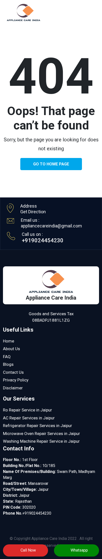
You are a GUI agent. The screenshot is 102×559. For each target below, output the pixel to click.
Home (8, 341)
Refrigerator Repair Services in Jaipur (37, 425)
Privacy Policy (15, 379)
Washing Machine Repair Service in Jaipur (41, 441)
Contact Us (13, 372)
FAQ (7, 356)
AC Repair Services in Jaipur (29, 417)
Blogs (8, 364)
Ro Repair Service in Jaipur (27, 409)
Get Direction (33, 211)
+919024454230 (42, 240)
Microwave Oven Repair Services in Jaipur (41, 433)
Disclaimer (13, 387)
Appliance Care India (49, 538)
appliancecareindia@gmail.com (51, 225)
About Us (11, 348)
